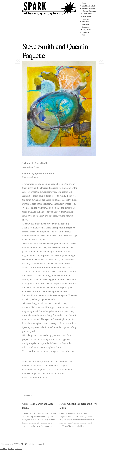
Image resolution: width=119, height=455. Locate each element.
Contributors (87, 13)
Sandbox (11, 449)
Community (86, 27)
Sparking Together (88, 5)
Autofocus (18, 449)
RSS (83, 35)
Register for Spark (89, 11)
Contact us (85, 32)
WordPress (3, 449)
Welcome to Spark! (88, 8)
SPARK (24, 444)
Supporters (87, 29)
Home (84, 3)
